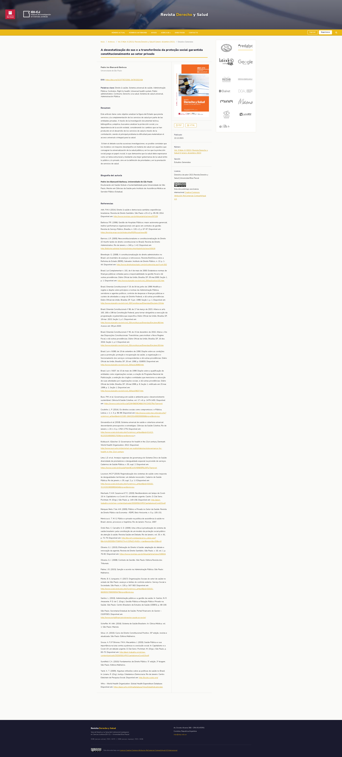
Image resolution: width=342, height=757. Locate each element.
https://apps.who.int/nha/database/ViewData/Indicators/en (138, 687)
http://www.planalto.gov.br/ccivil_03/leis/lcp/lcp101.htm (141, 280)
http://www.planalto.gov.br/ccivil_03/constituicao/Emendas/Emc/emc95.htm (132, 345)
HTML (192, 125)
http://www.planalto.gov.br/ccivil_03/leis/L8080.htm (122, 365)
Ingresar (313, 32)
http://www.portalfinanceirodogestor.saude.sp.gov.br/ (123, 617)
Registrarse (325, 32)
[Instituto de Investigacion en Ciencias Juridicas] (38, 14)
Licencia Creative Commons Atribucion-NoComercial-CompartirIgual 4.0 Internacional (148, 750)
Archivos (111, 42)
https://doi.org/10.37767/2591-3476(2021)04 (124, 80)
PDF (180, 125)
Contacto (193, 33)
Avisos (154, 33)
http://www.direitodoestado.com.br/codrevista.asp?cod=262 (142, 264)
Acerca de (165, 33)
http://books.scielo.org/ (148, 677)
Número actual (118, 33)
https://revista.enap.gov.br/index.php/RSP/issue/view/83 (124, 232)
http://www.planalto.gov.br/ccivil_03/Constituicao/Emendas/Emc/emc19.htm (132, 303)
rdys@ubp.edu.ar (180, 734)
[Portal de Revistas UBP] (10, 14)
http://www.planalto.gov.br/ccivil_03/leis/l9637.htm (122, 391)
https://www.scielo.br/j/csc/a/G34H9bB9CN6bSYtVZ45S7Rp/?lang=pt (133, 403)
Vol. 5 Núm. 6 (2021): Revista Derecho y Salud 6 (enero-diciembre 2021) (146, 42)
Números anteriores (138, 33)
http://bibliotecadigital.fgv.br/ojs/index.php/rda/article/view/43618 (128, 248)
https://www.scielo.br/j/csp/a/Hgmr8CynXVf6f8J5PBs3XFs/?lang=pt (129, 468)
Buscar (336, 33)
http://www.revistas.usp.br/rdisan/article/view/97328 (136, 216)
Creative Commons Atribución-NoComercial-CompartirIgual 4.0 (190, 195)
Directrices (180, 33)
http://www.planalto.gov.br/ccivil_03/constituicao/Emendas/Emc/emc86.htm (132, 322)
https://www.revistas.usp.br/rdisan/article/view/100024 (143, 554)
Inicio (103, 42)
